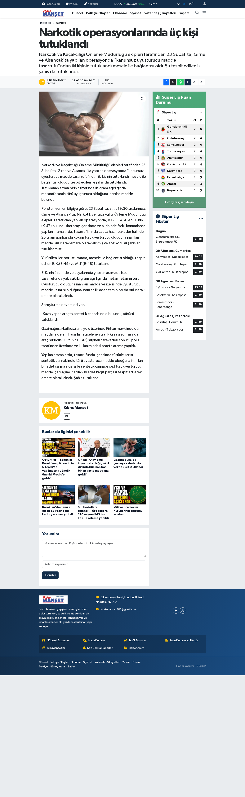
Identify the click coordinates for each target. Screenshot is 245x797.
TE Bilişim (200, 666)
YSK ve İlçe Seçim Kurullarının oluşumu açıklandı (128, 511)
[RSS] (183, 610)
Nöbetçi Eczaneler (58, 640)
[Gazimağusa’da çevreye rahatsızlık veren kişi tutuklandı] (130, 447)
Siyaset (135, 13)
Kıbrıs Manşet (76, 408)
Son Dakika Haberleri (100, 648)
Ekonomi (120, 13)
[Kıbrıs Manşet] (51, 410)
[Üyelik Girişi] (203, 4)
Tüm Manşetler (56, 648)
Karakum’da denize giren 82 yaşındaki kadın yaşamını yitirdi (57, 511)
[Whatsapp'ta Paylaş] (180, 82)
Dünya (136, 662)
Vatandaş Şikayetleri (160, 13)
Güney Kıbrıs (57, 666)
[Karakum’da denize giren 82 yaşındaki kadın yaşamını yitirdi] (58, 494)
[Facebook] (176, 610)
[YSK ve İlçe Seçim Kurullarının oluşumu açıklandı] (130, 494)
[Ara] (197, 13)
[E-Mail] (67, 416)
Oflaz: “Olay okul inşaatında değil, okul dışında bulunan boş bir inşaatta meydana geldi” (93, 467)
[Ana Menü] (204, 13)
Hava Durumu (96, 640)
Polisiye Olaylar (98, 13)
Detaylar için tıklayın (179, 202)
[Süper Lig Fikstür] (201, 219)
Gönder (50, 575)
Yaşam (184, 13)
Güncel (77, 13)
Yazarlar (93, 3)
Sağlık (71, 666)
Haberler (45, 23)
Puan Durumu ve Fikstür (184, 640)
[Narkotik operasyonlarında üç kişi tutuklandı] (94, 124)
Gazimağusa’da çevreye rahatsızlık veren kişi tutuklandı (128, 463)
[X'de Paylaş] (173, 82)
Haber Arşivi (136, 648)
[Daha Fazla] (188, 82)
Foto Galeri (53, 3)
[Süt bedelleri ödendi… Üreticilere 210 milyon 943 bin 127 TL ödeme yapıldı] (94, 494)
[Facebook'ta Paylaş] (166, 82)
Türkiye (43, 666)
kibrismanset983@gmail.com (118, 609)
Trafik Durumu (137, 640)
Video (74, 3)
